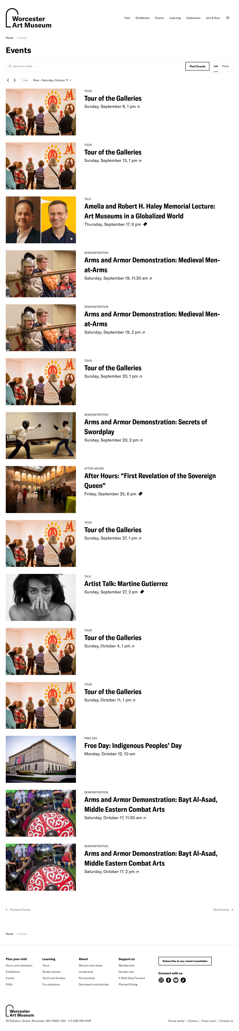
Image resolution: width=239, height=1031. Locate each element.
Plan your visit (16, 959)
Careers (193, 1021)
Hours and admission (19, 965)
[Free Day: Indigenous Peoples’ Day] (41, 759)
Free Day (90, 738)
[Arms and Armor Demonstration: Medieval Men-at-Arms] (41, 273)
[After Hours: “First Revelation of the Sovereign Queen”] (41, 489)
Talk (87, 199)
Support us (127, 959)
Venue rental (176, 1021)
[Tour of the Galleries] (41, 112)
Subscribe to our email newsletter (185, 961)
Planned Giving (128, 984)
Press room (209, 1021)
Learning (48, 959)
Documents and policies (94, 984)
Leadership (86, 971)
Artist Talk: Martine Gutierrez (126, 583)
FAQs (9, 984)
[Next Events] (15, 80)
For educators (51, 984)
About (83, 959)
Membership (126, 965)
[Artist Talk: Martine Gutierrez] (41, 597)
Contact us (226, 1021)
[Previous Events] (8, 80)
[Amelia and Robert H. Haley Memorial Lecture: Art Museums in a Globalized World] (41, 219)
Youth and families (53, 978)
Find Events (197, 66)
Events (10, 978)
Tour (88, 91)
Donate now (126, 971)
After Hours (94, 468)
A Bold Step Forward (132, 978)
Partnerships (87, 978)
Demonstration (96, 253)
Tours (45, 965)
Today (25, 80)
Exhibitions (13, 971)
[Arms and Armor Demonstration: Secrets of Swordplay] (41, 435)
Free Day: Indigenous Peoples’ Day (133, 745)
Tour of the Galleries (113, 98)
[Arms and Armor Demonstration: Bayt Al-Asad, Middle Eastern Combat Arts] (41, 813)
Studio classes (51, 971)
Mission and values (91, 965)
